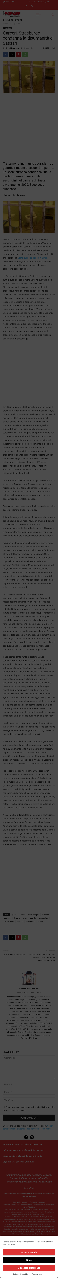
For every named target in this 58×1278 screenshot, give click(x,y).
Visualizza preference (29, 1267)
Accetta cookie (29, 1252)
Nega (29, 1260)
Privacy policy (37, 1274)
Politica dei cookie (20, 1274)
